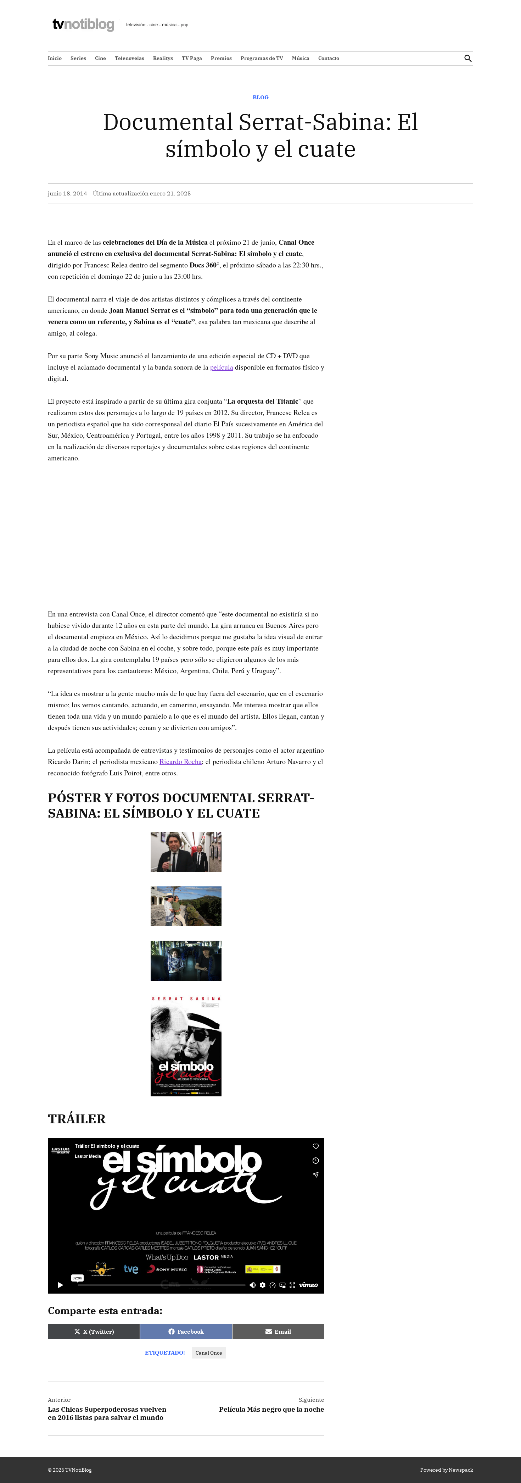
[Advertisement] (186, 524)
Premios (221, 58)
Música (300, 58)
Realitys (163, 58)
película (221, 367)
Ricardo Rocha (180, 761)
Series (78, 58)
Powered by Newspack (446, 1470)
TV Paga (192, 58)
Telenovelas (129, 58)
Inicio (55, 58)
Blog (261, 97)
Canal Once (209, 1353)
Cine (100, 58)
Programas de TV (262, 58)
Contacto (328, 58)
